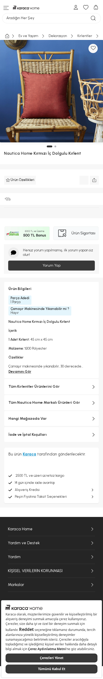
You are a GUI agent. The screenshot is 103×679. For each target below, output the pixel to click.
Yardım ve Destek (24, 543)
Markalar (16, 584)
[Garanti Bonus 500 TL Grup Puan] (27, 233)
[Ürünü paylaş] (94, 180)
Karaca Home (20, 529)
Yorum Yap (51, 265)
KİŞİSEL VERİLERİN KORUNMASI (35, 570)
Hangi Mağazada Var (27, 418)
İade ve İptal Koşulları (27, 434)
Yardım (14, 556)
